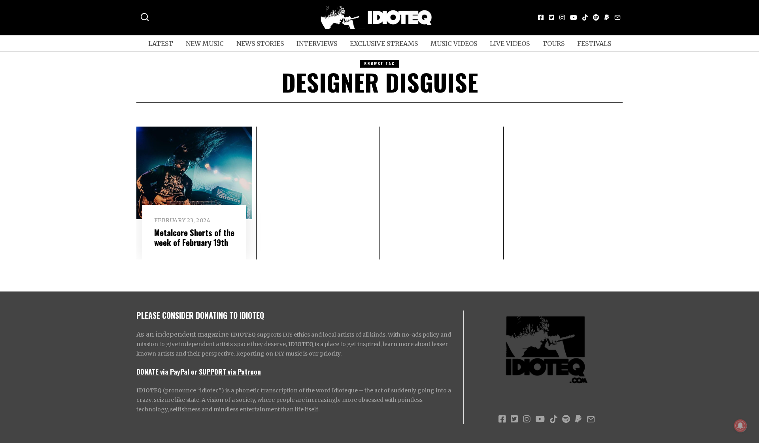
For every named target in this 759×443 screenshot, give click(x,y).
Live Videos (510, 43)
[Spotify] (596, 17)
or (194, 371)
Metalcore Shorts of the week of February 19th (194, 237)
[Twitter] (551, 17)
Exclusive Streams (384, 43)
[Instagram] (562, 17)
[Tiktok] (585, 17)
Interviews (316, 43)
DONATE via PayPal (162, 371)
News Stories (260, 43)
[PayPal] (606, 17)
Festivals (594, 43)
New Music (205, 43)
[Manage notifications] (740, 425)
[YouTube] (573, 17)
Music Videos (453, 43)
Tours (553, 43)
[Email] (617, 17)
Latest (160, 43)
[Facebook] (541, 17)
